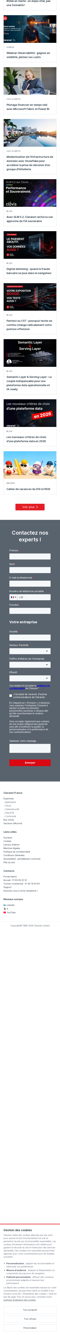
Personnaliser (30, 1328)
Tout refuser (30, 1319)
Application (10, 802)
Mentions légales (11, 848)
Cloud (8, 805)
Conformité (10, 816)
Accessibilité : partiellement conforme (21, 859)
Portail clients (10, 876)
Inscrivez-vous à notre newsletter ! (20, 890)
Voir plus (28, 507)
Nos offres (8, 820)
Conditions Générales (14, 855)
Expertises (8, 798)
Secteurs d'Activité (12, 823)
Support (7, 887)
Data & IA (9, 812)
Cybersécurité (12, 809)
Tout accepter (30, 1310)
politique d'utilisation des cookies (19, 1300)
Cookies (7, 841)
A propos (7, 837)
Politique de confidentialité (16, 851)
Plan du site (9, 862)
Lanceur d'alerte (11, 844)
